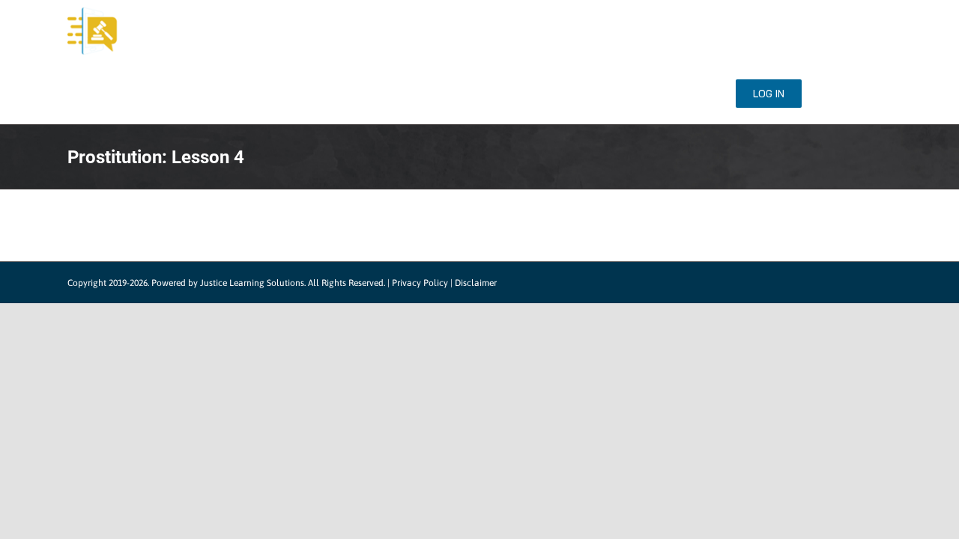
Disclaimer (476, 283)
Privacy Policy (420, 283)
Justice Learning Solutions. (253, 283)
